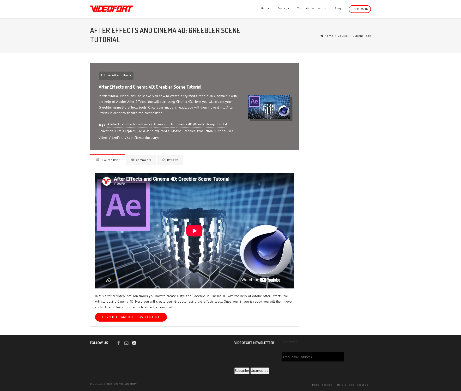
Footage (283, 8)
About (322, 8)
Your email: (290, 341)
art (172, 124)
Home (265, 8)
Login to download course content (131, 317)
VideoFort (116, 138)
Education (106, 131)
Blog (337, 8)
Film (118, 131)
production (205, 131)
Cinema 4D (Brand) (190, 124)
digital (222, 124)
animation (161, 124)
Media (165, 131)
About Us (362, 384)
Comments (143, 160)
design (211, 124)
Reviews (172, 160)
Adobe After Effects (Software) (129, 124)
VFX (231, 131)
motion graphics (183, 131)
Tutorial (220, 131)
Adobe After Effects (116, 75)
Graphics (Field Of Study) (141, 131)
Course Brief (111, 160)
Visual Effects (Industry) (142, 138)
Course (343, 35)
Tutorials (303, 8)
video (103, 138)
